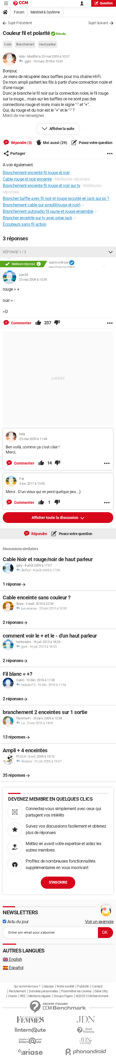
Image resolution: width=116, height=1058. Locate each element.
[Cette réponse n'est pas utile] (56, 323)
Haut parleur (47, 44)
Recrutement (17, 991)
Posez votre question (95, 142)
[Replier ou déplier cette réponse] (110, 252)
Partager (17, 153)
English (12, 959)
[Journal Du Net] (85, 1019)
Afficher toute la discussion (55, 517)
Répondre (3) (21, 142)
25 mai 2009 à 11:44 (33, 439)
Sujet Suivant (98, 23)
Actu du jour (17, 921)
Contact (97, 986)
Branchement (25, 44)
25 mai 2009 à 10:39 (33, 279)
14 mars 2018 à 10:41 (48, 61)
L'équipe (48, 986)
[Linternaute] (30, 1030)
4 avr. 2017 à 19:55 (32, 483)
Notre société (65, 986)
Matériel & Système (45, 12)
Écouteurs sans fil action (24, 224)
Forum (19, 12)
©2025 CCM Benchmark (92, 996)
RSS (22, 996)
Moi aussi (55, 142)
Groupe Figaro (63, 996)
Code (7, 44)
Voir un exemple (99, 921)
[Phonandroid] (85, 1051)
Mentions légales (39, 996)
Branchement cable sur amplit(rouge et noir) (42, 205)
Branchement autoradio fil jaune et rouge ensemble (48, 211)
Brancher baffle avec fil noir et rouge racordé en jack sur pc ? (56, 198)
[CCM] (20, 3)
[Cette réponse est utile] (38, 323)
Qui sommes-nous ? (27, 986)
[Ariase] (30, 1052)
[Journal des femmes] (30, 1019)
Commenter (20, 323)
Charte (12, 996)
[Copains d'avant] (30, 1041)
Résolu (61, 34)
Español (13, 967)
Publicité (83, 986)
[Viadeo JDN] (85, 1041)
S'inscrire (58, 882)
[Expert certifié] (71, 262)
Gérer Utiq (100, 991)
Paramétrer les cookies (76, 991)
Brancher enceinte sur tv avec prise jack (37, 217)
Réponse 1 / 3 (14, 252)
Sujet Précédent (20, 23)
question (106, 3)
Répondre (39, 534)
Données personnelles (43, 991)
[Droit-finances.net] (85, 1030)
